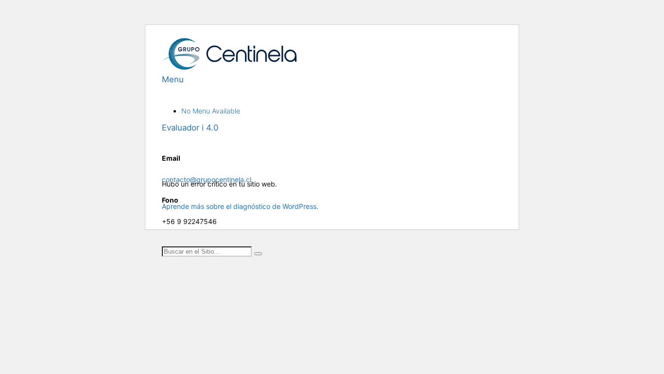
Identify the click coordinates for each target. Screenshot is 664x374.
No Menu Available (210, 111)
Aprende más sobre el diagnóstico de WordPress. (240, 206)
